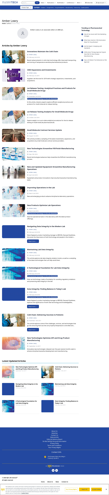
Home (4, 23)
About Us (54, 431)
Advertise (55, 433)
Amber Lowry (33, 54)
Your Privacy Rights (54, 447)
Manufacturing (69, 7)
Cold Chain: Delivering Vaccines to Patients (66, 368)
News (57, 482)
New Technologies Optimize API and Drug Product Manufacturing (27, 368)
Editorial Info (54, 437)
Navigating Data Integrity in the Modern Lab (27, 385)
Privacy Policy (54, 443)
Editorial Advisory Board (54, 439)
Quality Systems (85, 7)
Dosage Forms (50, 7)
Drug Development (59, 7)
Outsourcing (77, 7)
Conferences (70, 2)
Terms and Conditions (54, 445)
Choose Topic (25, 7)
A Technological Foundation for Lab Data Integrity (26, 402)
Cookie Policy (25, 493)
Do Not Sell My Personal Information (54, 441)
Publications (50, 2)
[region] (54, 489)
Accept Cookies (96, 489)
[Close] (106, 489)
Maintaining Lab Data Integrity (65, 384)
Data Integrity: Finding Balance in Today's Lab (66, 402)
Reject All (84, 489)
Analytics (43, 7)
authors (9, 23)
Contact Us (54, 435)
